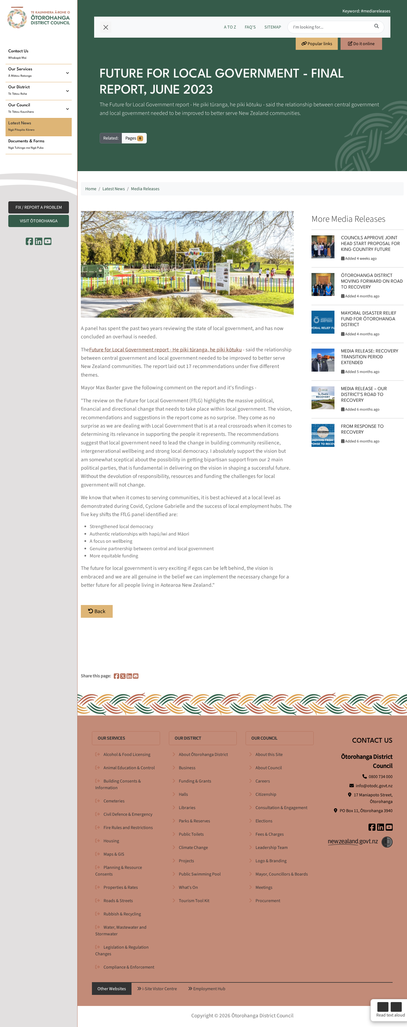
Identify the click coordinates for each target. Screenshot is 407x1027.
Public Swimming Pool (200, 874)
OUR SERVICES (111, 738)
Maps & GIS (114, 854)
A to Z (230, 27)
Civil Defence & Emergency (128, 814)
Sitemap (272, 27)
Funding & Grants (195, 781)
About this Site (269, 754)
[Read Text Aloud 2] (396, 1007)
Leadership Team (272, 848)
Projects (186, 861)
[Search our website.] (377, 26)
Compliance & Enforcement (129, 967)
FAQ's (250, 27)
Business (187, 768)
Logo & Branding (271, 861)
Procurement (268, 901)
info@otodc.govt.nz (374, 786)
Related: (111, 138)
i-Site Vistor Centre (159, 989)
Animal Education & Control (129, 768)
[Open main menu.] (105, 27)
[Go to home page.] (39, 17)
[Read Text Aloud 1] (382, 1007)
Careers (263, 781)
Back (99, 611)
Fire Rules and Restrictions (128, 828)
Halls (183, 794)
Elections (264, 821)
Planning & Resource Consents (118, 870)
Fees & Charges (270, 834)
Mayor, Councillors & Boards (282, 874)
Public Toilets (191, 834)
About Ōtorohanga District (203, 754)
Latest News (113, 189)
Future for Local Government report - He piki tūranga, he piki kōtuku (165, 350)
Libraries (187, 808)
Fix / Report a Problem (39, 207)
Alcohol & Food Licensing (127, 754)
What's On (188, 887)
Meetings (264, 887)
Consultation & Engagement (281, 808)
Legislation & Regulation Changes (122, 950)
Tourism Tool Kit (194, 901)
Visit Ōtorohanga (39, 221)
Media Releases (145, 189)
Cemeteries (114, 801)
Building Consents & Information (118, 784)
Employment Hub (208, 989)
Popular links (319, 44)
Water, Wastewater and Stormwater (120, 930)
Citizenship (266, 794)
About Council (269, 768)
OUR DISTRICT (188, 738)
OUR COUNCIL (264, 738)
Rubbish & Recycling (122, 914)
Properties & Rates (121, 887)
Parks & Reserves (194, 821)
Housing (111, 841)
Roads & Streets (118, 901)
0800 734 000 (381, 777)
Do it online (363, 44)
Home (90, 189)
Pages (133, 138)
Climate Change (193, 848)
